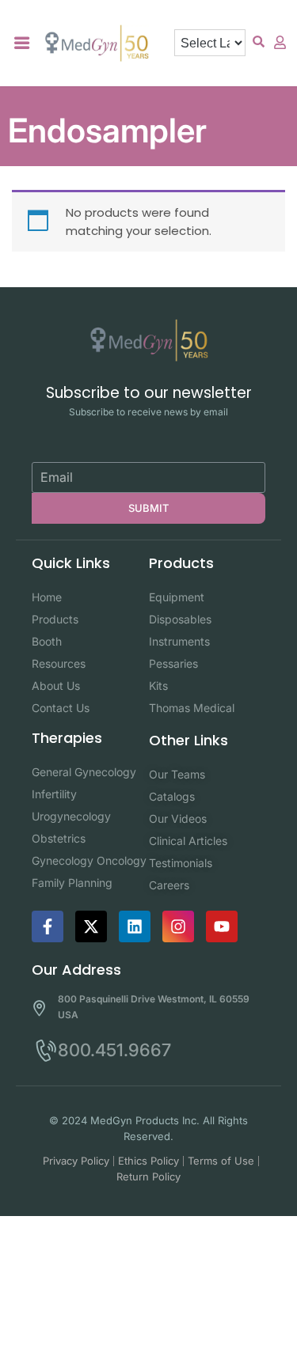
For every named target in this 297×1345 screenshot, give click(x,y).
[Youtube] (222, 926)
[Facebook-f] (47, 926)
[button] (22, 43)
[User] (280, 41)
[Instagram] (178, 926)
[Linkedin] (134, 926)
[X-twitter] (91, 926)
